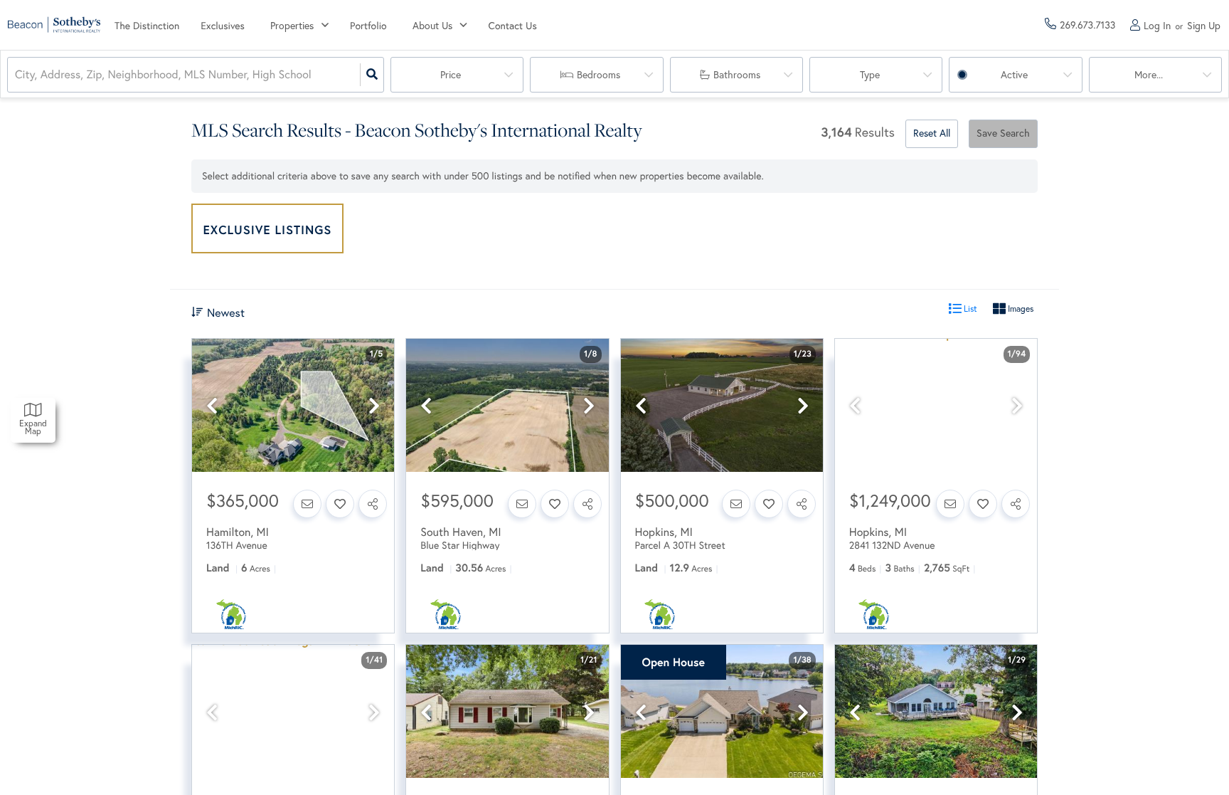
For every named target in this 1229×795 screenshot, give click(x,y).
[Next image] (374, 406)
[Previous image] (212, 406)
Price (450, 74)
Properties (292, 25)
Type (870, 74)
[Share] (372, 504)
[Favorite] (340, 504)
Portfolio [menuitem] (368, 25)
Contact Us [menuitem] (513, 25)
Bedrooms (598, 74)
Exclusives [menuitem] (223, 25)
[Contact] (307, 504)
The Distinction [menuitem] (147, 25)
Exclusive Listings (267, 229)
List (969, 308)
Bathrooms (736, 74)
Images (1019, 308)
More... (1148, 74)
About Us (432, 25)
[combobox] (16, 75)
